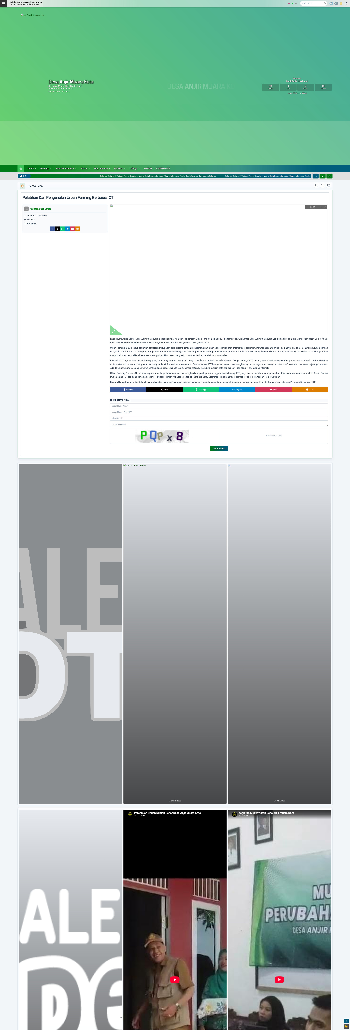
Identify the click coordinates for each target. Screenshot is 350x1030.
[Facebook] (52, 228)
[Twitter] (57, 228)
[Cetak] (77, 228)
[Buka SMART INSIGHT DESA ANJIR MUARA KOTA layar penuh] (323, 176)
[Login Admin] (329, 176)
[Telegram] (67, 228)
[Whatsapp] (62, 228)
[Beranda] (20, 168)
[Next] (325, 207)
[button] (316, 176)
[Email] (72, 228)
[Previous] (321, 207)
